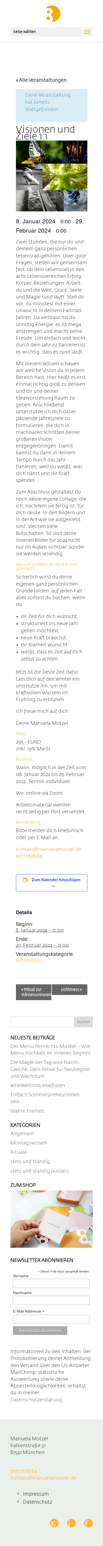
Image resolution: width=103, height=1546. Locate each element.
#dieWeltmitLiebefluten (37, 1085)
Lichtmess (71, 990)
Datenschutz (37, 1502)
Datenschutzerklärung (36, 1400)
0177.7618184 (29, 856)
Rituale (18, 1152)
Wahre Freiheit (27, 1111)
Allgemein (22, 1133)
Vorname (21, 1276)
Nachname (22, 1293)
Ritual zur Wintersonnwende (36, 992)
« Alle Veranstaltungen (41, 80)
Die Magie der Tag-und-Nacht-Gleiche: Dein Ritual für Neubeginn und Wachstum (50, 1069)
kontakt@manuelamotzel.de (49, 849)
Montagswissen (28, 1143)
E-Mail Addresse (28, 1311)
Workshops (29, 960)
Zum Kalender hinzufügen (56, 879)
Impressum (36, 1494)
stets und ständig (30, 1161)
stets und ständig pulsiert (39, 1171)
